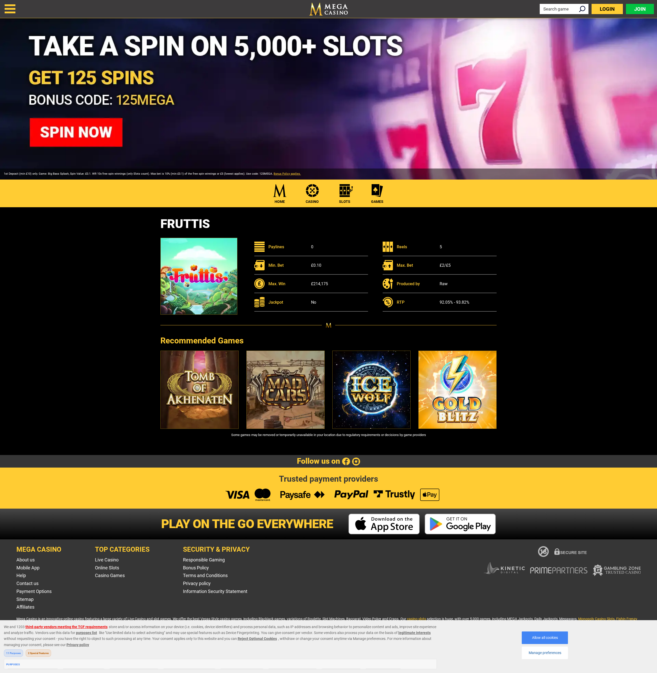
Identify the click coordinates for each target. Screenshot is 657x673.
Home (280, 202)
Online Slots (107, 567)
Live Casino (107, 559)
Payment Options (34, 591)
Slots (344, 202)
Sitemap (25, 599)
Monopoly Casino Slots (596, 619)
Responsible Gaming (204, 559)
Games (377, 202)
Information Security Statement (215, 591)
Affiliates (25, 607)
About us (25, 559)
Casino (312, 202)
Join (640, 9)
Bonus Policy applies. (287, 173)
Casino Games (110, 575)
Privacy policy (197, 583)
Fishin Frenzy (626, 619)
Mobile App (28, 567)
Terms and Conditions (205, 575)
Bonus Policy (196, 567)
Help (21, 575)
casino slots (416, 619)
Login (607, 9)
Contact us (27, 583)
